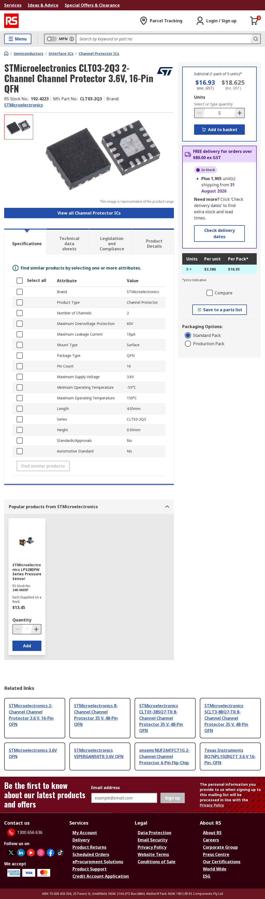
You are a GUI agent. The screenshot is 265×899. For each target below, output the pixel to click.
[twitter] (11, 852)
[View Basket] (254, 21)
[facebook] (50, 852)
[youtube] (31, 852)
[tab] (25, 241)
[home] (6, 53)
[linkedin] (21, 852)
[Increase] (239, 113)
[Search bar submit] (255, 39)
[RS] (11, 20)
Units (199, 97)
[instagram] (41, 852)
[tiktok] (60, 852)
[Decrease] (200, 113)
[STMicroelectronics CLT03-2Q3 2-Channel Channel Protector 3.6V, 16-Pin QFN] (104, 154)
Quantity (21, 620)
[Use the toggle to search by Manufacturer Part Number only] (72, 39)
